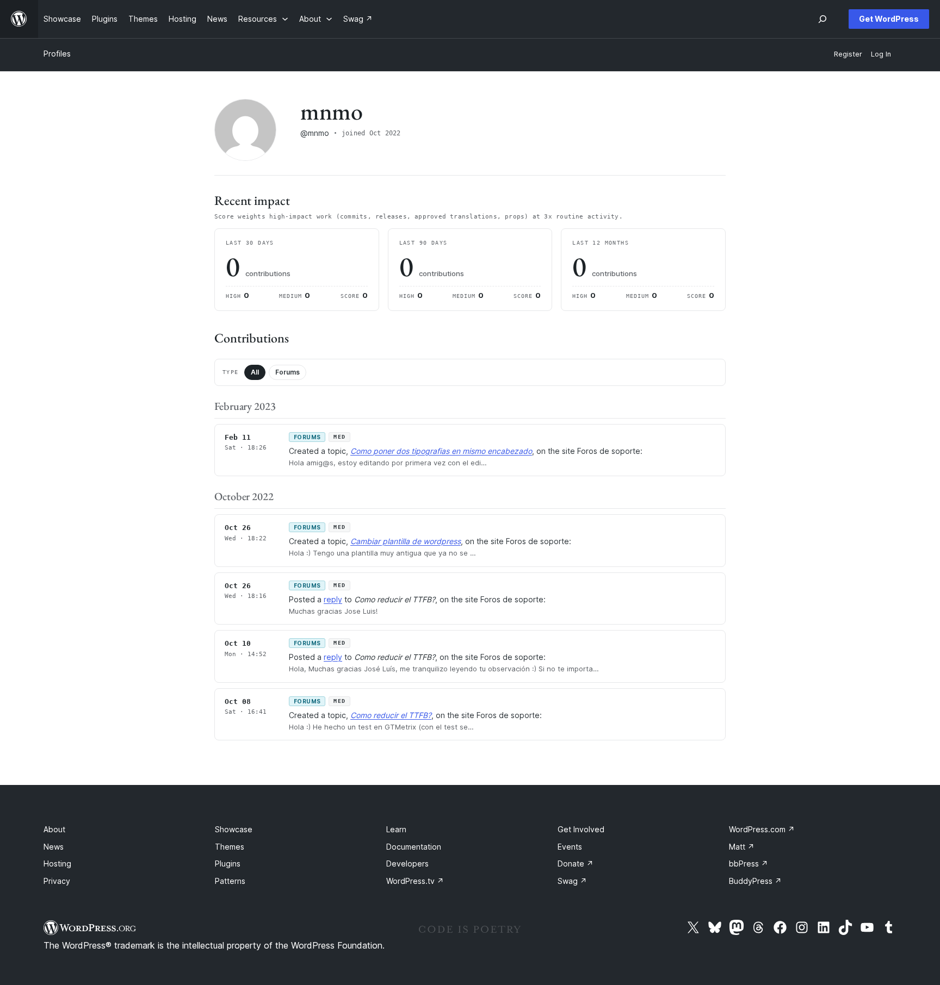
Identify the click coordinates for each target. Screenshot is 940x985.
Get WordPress (889, 18)
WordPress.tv (415, 881)
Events (570, 846)
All (255, 372)
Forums (287, 372)
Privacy (57, 881)
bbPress (748, 863)
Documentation (413, 846)
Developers (407, 863)
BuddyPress (755, 881)
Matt (742, 846)
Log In (881, 54)
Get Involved (581, 829)
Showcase (233, 829)
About (54, 829)
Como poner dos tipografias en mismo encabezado (441, 451)
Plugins (227, 863)
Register (848, 54)
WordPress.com (762, 829)
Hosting (57, 863)
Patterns (230, 881)
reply (333, 599)
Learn (396, 829)
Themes (229, 846)
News (54, 846)
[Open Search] (822, 19)
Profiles (57, 53)
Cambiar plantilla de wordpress (405, 541)
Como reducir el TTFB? (390, 715)
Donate (575, 863)
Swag (572, 881)
